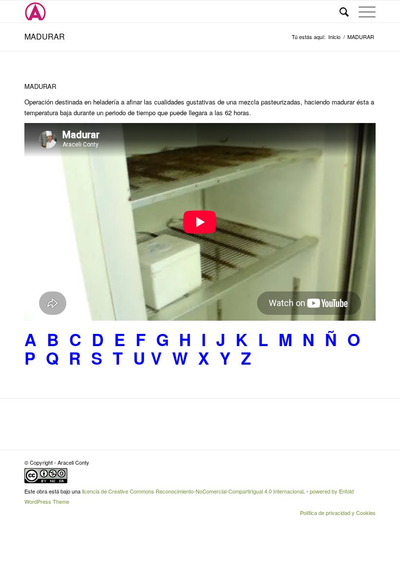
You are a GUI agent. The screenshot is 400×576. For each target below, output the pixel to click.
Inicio (334, 37)
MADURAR (44, 36)
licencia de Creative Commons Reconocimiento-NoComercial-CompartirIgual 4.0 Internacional (192, 491)
